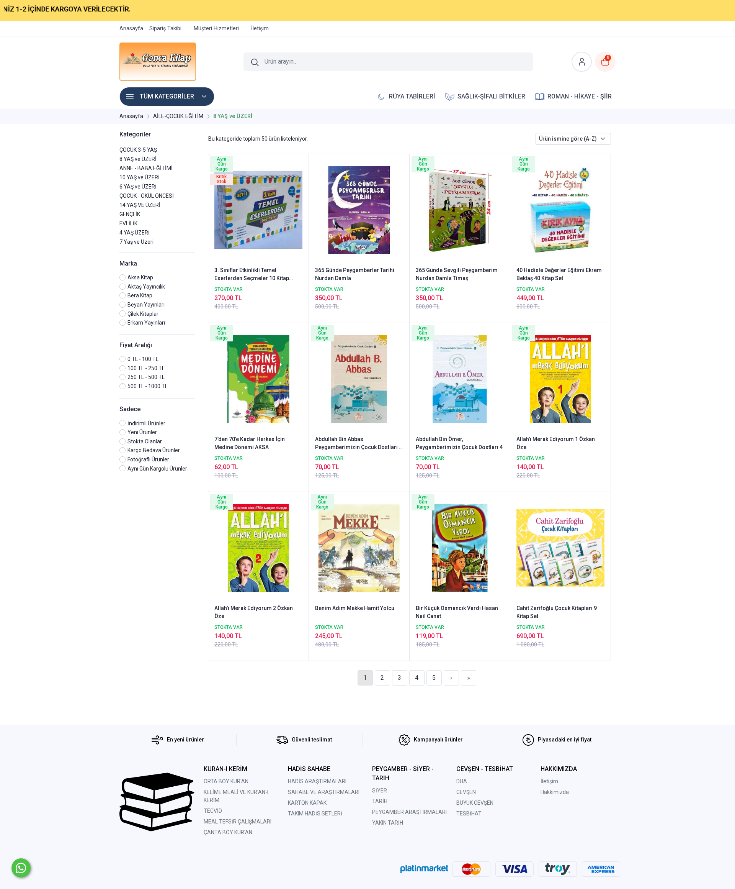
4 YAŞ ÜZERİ (134, 233)
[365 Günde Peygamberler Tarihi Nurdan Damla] (359, 209)
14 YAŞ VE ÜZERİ (139, 205)
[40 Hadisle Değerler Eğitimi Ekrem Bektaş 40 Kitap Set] (560, 209)
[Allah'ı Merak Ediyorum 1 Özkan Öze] (560, 378)
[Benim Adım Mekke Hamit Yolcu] (359, 547)
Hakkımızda (555, 792)
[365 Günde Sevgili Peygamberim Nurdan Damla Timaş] (460, 209)
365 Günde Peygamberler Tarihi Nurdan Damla (354, 274)
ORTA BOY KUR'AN (226, 781)
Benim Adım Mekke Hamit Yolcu (354, 608)
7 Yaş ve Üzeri (136, 242)
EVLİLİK (128, 223)
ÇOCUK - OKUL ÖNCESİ (146, 196)
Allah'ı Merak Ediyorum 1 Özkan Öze (555, 443)
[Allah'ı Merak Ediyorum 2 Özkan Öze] (258, 547)
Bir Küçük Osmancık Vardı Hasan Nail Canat (457, 612)
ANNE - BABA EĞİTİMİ (146, 168)
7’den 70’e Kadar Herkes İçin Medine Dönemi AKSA (249, 443)
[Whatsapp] (21, 868)
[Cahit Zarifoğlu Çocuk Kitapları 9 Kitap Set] (560, 547)
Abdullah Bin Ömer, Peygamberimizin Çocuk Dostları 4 (459, 443)
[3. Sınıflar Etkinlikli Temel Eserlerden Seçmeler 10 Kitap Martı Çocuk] (258, 209)
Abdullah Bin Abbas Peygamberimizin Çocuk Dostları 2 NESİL (358, 443)
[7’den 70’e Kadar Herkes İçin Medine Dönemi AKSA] (258, 378)
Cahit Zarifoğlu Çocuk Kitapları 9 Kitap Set (556, 612)
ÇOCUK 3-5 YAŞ (138, 150)
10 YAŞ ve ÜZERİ (139, 177)
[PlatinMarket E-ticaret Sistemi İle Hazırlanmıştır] (424, 868)
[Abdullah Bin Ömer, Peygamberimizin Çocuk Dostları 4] (460, 378)
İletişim (549, 781)
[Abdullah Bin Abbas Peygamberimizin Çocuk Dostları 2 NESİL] (359, 378)
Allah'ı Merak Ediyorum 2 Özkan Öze (253, 612)
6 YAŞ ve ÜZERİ (138, 187)
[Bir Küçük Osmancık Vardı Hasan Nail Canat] (460, 547)
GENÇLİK (129, 214)
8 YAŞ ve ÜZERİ (138, 159)
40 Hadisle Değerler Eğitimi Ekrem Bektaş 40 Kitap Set (559, 274)
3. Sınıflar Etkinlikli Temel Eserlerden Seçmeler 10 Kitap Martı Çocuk (251, 274)
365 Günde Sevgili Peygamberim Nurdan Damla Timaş (457, 274)
